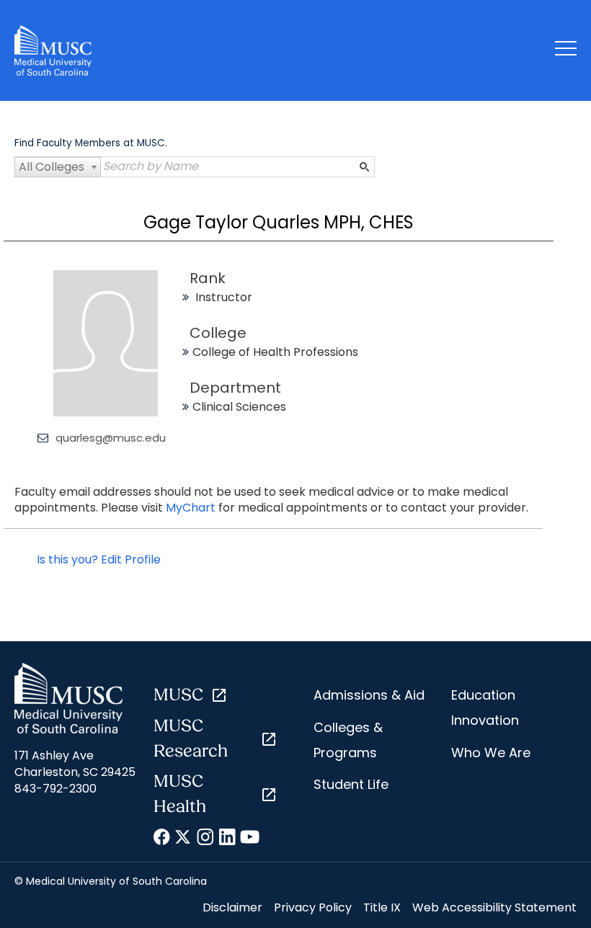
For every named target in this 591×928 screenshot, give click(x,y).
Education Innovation (485, 707)
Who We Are (490, 753)
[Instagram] (206, 839)
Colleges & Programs (348, 740)
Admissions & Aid (369, 695)
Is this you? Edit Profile (99, 559)
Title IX (382, 907)
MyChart (192, 507)
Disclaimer (232, 907)
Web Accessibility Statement (494, 907)
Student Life (351, 784)
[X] (184, 839)
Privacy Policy (313, 907)
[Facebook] (163, 839)
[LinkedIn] (227, 839)
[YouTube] (249, 839)
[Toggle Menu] (566, 51)
